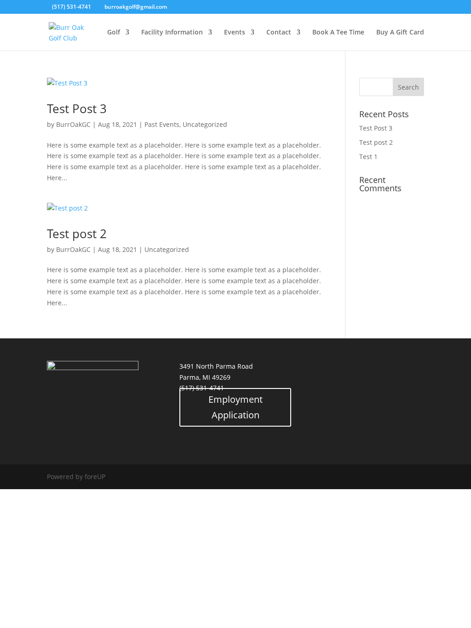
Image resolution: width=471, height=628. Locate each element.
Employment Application (235, 407)
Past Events (161, 124)
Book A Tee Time (338, 32)
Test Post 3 (77, 108)
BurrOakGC (73, 124)
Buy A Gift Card (400, 32)
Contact (278, 32)
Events (234, 32)
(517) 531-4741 (71, 7)
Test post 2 (77, 233)
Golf (113, 32)
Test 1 (368, 156)
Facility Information (172, 32)
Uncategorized (205, 124)
